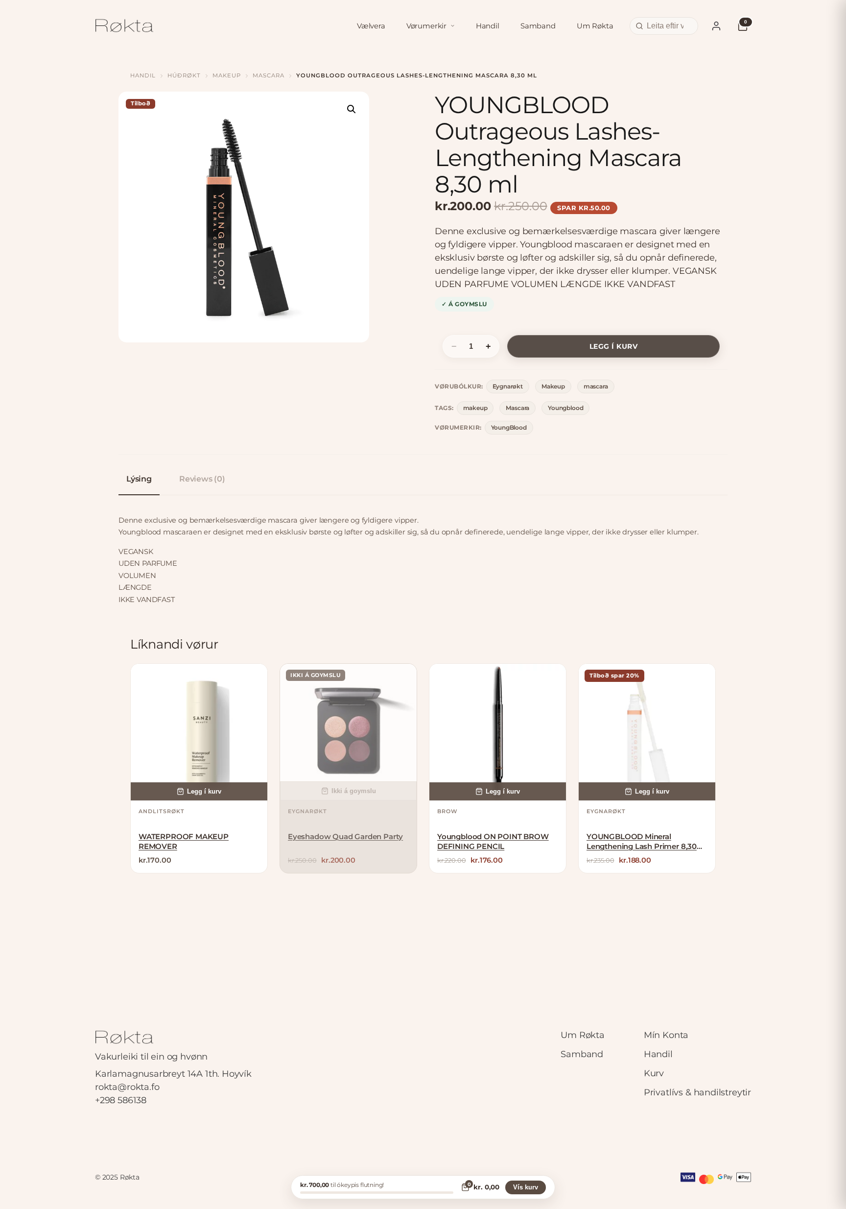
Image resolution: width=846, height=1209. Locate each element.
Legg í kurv (613, 346)
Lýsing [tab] (139, 479)
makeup (475, 407)
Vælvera (371, 26)
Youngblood (565, 407)
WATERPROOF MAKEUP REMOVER (184, 841)
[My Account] (716, 26)
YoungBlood (509, 427)
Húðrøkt (184, 75)
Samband (538, 26)
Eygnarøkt (508, 386)
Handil (487, 26)
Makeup (226, 75)
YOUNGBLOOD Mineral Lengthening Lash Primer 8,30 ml (642, 842)
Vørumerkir (426, 26)
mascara (268, 75)
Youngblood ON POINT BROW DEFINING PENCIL (493, 841)
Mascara (517, 407)
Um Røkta (595, 26)
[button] (351, 109)
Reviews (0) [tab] (202, 479)
